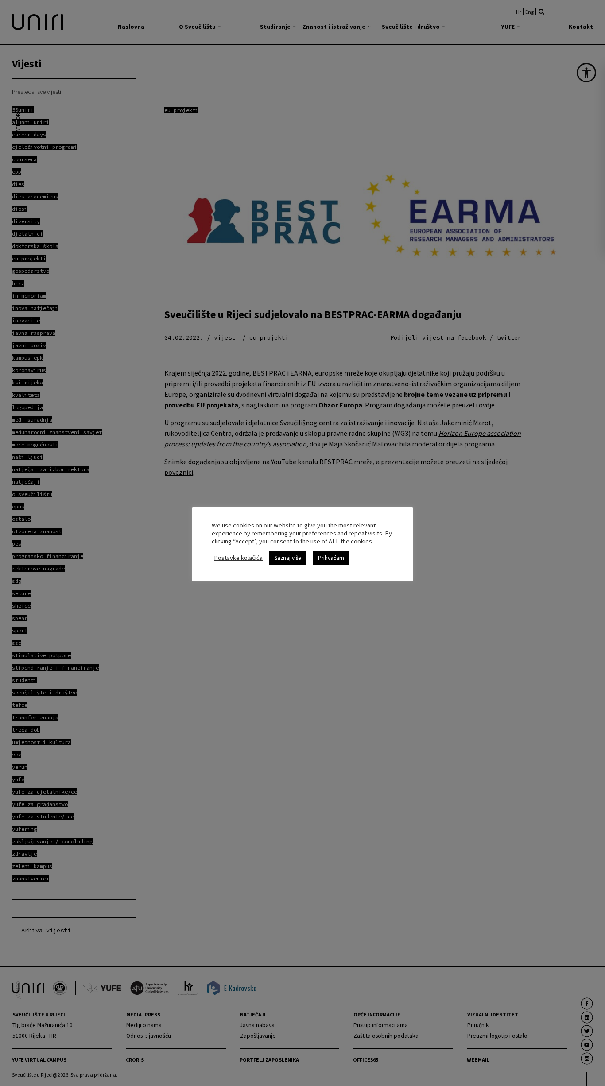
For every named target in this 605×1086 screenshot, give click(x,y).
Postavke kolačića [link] (238, 558)
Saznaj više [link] (288, 558)
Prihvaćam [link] (331, 558)
